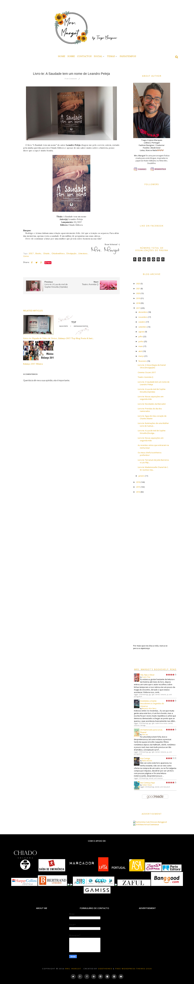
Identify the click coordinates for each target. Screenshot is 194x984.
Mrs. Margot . (74, 969)
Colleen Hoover (147, 785)
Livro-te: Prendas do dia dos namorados (150, 409)
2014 (138, 492)
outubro (141, 322)
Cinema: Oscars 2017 (147, 372)
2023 (138, 283)
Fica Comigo (145, 758)
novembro (142, 317)
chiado (46, 253)
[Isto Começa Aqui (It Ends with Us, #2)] (136, 789)
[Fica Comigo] (136, 765)
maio (140, 346)
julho (140, 336)
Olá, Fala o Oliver (147, 675)
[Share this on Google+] (41, 262)
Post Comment (71, 78)
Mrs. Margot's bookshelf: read (155, 669)
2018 (138, 303)
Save (49, 263)
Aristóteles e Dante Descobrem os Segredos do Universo (152, 703)
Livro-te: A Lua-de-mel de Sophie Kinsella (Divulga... (151, 431)
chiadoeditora (58, 253)
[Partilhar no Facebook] (31, 262)
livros (26, 256)
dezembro (142, 312)
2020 (138, 293)
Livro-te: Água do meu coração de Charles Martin (152, 417)
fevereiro (142, 361)
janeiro (141, 476)
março (141, 356)
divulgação (71, 253)
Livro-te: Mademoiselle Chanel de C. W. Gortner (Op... (153, 468)
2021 (138, 288)
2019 (138, 298)
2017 (31, 253)
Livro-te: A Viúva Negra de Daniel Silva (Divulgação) (152, 366)
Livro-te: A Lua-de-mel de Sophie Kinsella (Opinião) (151, 390)
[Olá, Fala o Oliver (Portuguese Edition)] (136, 681)
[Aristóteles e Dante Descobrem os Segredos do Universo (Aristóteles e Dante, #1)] (136, 707)
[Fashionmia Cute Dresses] (145, 822)
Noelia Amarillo (147, 761)
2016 (138, 482)
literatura (83, 253)
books (39, 253)
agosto (141, 331)
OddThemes (105, 969)
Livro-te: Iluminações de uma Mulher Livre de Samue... (153, 424)
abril (140, 351)
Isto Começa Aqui (147, 782)
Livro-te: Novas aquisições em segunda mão (150, 397)
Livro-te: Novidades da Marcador (152, 404)
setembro (142, 327)
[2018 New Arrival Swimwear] (146, 824)
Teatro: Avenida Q (145, 377)
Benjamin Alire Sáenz (149, 708)
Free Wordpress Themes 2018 (133, 969)
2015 (138, 487)
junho (140, 341)
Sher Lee (145, 735)
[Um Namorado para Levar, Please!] (136, 736)
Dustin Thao (146, 677)
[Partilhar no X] (36, 262)
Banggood (162, 822)
